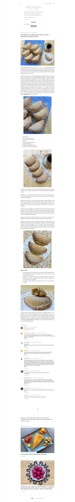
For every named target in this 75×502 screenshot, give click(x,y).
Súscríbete (33, 22)
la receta (43, 87)
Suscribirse (48, 3)
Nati (25, 327)
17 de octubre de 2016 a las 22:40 (34, 350)
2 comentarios (23, 490)
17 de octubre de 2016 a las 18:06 (40, 333)
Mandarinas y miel (28, 377)
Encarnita (26, 370)
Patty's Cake (26, 388)
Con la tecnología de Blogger (38, 498)
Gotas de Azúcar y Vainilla (29, 333)
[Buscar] (53, 3)
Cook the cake (27, 342)
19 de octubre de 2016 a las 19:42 (35, 358)
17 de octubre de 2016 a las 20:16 (35, 342)
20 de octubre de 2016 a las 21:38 (34, 370)
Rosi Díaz (26, 350)
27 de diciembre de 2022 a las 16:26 (34, 395)
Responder (26, 330)
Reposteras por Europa (41, 67)
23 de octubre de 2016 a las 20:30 (38, 377)
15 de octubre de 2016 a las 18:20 (31, 327)
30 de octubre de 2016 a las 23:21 (35, 388)
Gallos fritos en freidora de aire (34, 454)
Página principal (28, 17)
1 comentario (23, 456)
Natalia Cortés (27, 358)
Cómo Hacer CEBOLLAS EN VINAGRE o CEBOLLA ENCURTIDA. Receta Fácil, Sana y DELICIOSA (37, 488)
